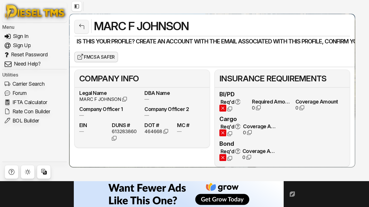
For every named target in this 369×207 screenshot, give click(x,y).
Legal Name (93, 93)
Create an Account (164, 41)
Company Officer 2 (166, 109)
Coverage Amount (316, 101)
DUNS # (121, 125)
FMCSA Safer (99, 57)
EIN (83, 125)
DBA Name (157, 93)
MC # (183, 125)
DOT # (151, 125)
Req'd (227, 102)
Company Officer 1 (101, 109)
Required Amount (271, 101)
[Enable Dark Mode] (28, 172)
